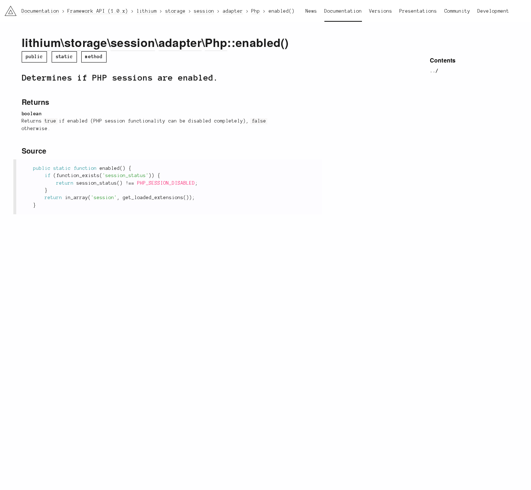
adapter (180, 42)
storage (85, 42)
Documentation (343, 11)
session (133, 42)
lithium (41, 42)
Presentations (418, 11)
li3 (8, 9)
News (311, 11)
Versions (380, 11)
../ (434, 70)
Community (457, 11)
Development (493, 11)
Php (216, 42)
